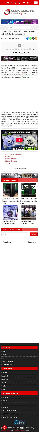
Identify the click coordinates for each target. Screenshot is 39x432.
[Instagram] (15, 3)
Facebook (8, 156)
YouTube (4, 386)
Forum (3, 355)
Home (3, 351)
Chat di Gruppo (10, 161)
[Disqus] (19, 270)
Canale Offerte (10, 159)
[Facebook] (11, 3)
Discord (4, 372)
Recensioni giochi (7, 361)
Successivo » (33, 242)
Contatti (4, 400)
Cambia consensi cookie (9, 414)
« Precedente (6, 242)
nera (29, 75)
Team (3, 404)
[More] (36, 38)
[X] (33, 38)
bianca (23, 75)
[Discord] (8, 3)
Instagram (4, 379)
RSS (3, 389)
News (3, 358)
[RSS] (28, 3)
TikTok (7, 163)
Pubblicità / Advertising (9, 417)
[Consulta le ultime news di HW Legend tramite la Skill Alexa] (19, 422)
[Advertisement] (19, 95)
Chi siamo (4, 397)
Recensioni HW (6, 365)
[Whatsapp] (30, 38)
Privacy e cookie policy (9, 410)
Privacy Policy (6, 430)
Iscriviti (33, 234)
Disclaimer (5, 407)
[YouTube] (24, 3)
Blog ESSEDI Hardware (13, 154)
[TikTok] (19, 3)
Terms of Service (19, 430)
